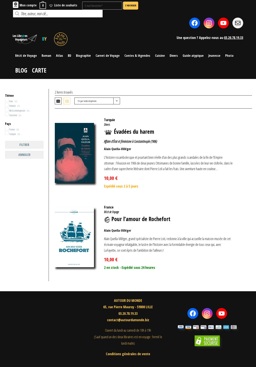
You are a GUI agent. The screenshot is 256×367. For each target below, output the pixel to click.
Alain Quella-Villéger (117, 149)
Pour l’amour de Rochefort (140, 219)
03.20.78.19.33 (233, 37)
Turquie (109, 119)
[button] (242, 118)
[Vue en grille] (58, 101)
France (109, 207)
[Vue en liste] (67, 101)
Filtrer (24, 145)
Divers (107, 124)
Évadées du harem (134, 131)
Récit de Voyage (111, 212)
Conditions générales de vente (128, 353)
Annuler (24, 155)
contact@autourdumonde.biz (128, 319)
